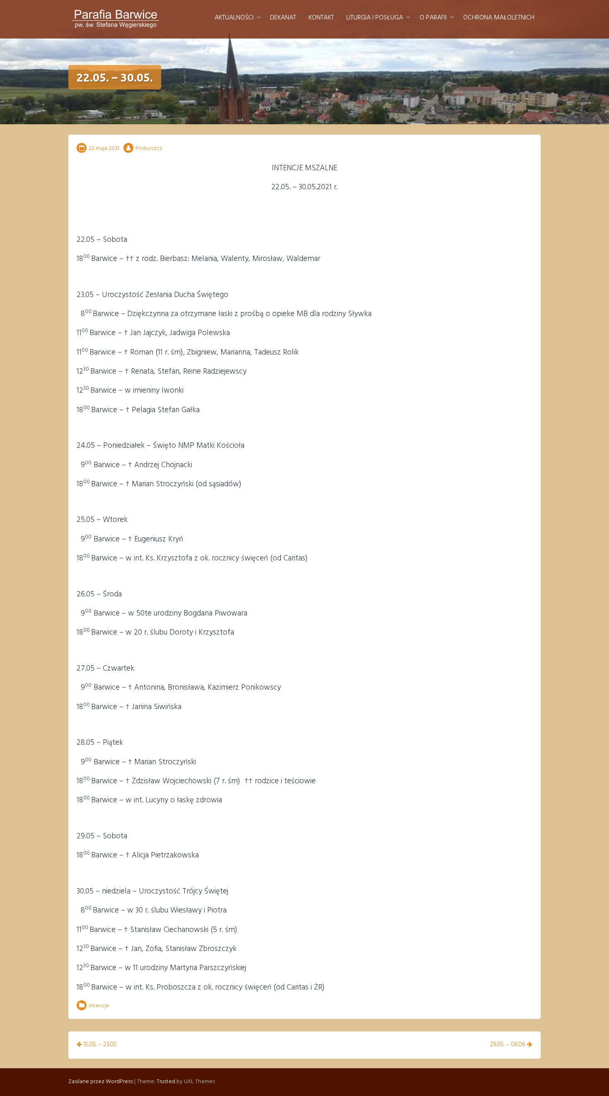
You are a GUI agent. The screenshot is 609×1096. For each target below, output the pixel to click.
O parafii (433, 17)
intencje (99, 1006)
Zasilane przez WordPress (100, 1081)
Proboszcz (148, 148)
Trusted (166, 1081)
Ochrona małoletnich (498, 17)
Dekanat (283, 17)
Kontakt (321, 17)
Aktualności (234, 17)
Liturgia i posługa (374, 17)
